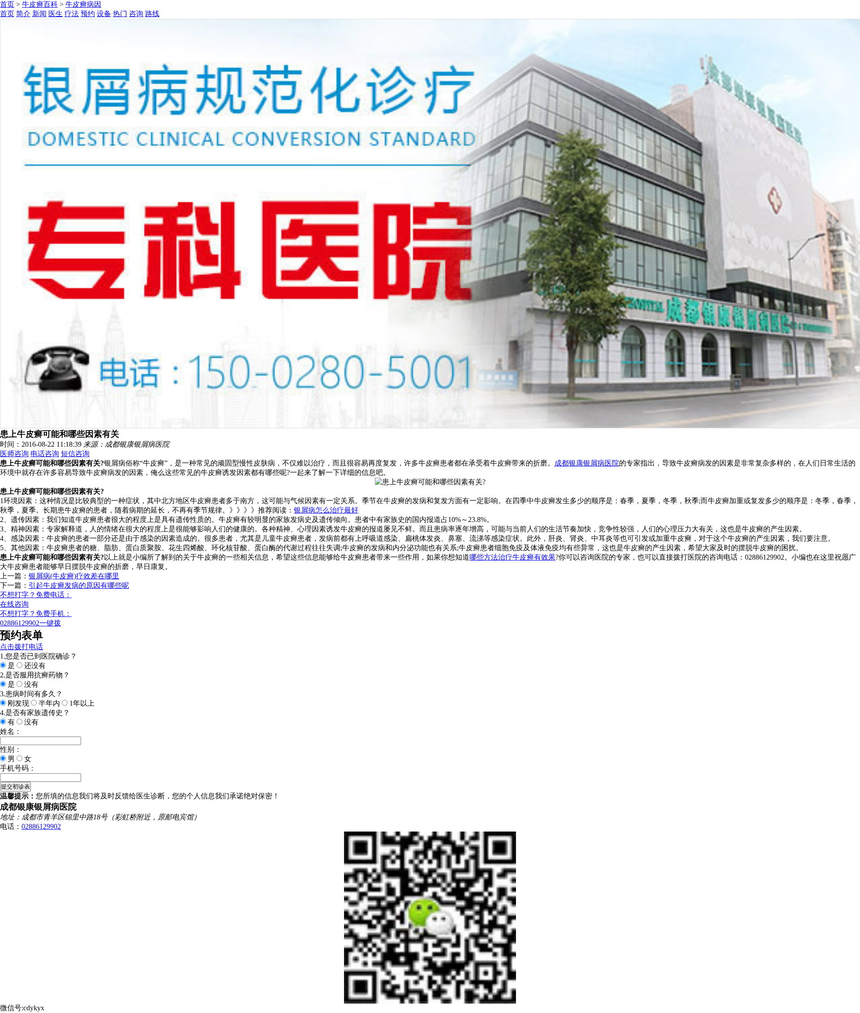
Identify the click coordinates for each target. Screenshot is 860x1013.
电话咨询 (44, 453)
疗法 (71, 13)
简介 (23, 13)
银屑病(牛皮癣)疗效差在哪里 (74, 576)
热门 (120, 13)
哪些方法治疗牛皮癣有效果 (512, 557)
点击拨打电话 (21, 647)
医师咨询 (14, 453)
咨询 (136, 13)
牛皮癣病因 (83, 4)
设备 (104, 13)
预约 (88, 13)
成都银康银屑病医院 (587, 463)
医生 (55, 13)
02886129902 (41, 826)
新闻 (39, 13)
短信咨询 (75, 453)
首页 (7, 4)
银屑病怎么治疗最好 (326, 510)
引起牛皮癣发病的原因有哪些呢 (79, 585)
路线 (152, 13)
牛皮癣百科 (40, 4)
